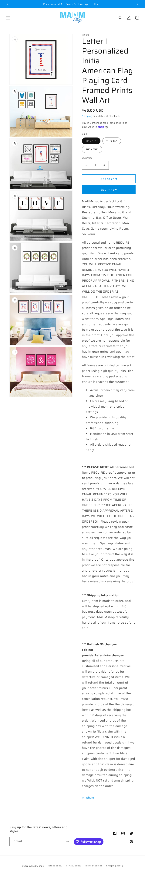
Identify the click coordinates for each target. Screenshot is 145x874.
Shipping (87, 116)
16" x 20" (92, 149)
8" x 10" (91, 141)
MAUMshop (37, 866)
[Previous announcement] (7, 4)
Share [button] (90, 798)
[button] (8, 18)
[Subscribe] (67, 841)
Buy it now (109, 189)
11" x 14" (111, 141)
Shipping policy (114, 865)
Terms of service (94, 865)
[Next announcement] (137, 4)
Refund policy (55, 865)
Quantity (87, 158)
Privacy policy (73, 865)
